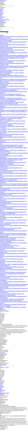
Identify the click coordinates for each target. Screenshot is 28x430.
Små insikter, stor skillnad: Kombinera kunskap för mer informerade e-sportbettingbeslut (13, 212)
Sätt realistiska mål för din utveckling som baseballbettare (13, 158)
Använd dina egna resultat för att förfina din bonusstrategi (13, 79)
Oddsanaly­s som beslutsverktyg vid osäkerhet (10, 94)
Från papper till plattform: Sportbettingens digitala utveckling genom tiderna (11, 70)
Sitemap (2, 35)
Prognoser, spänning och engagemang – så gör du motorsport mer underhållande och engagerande (11, 145)
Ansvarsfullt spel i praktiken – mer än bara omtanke (12, 299)
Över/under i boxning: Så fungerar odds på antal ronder (13, 233)
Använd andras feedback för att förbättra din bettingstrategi (14, 284)
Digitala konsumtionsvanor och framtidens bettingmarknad (14, 56)
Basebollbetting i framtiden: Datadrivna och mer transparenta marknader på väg (11, 160)
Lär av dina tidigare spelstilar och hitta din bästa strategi (13, 272)
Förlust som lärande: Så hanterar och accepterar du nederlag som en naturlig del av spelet (12, 102)
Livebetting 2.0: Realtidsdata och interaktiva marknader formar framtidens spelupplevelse (13, 100)
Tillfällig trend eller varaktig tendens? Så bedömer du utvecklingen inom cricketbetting (12, 238)
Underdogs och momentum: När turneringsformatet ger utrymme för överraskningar (13, 61)
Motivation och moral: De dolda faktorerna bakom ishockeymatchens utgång (12, 135)
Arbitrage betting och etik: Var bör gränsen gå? (11, 300)
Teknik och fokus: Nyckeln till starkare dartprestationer (13, 116)
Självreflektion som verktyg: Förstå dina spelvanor (12, 75)
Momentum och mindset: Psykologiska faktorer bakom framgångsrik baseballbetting (13, 163)
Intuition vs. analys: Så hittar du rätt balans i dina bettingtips (14, 66)
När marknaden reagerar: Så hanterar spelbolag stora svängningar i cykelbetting (12, 124)
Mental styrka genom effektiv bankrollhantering (11, 98)
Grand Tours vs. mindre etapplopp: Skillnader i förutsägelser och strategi (11, 119)
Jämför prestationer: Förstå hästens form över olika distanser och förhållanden (12, 267)
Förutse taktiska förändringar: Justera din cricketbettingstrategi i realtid (9, 246)
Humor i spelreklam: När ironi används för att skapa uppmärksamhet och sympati (12, 50)
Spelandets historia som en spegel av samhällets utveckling (14, 55)
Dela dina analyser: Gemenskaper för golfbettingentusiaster (14, 183)
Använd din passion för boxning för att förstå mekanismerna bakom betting (10, 228)
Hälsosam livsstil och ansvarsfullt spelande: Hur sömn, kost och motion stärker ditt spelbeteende (14, 89)
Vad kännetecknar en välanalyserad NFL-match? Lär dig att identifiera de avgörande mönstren (13, 179)
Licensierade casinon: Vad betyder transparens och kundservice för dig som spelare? (12, 294)
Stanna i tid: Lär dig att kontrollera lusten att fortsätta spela (13, 110)
